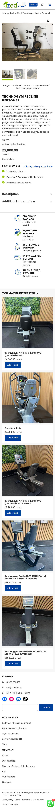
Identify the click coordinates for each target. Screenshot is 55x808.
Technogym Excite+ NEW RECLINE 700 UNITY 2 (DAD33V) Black (25, 652)
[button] (48, 21)
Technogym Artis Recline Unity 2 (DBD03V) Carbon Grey (23, 502)
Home (5, 13)
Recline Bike (15, 13)
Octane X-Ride (13, 428)
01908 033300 (13, 682)
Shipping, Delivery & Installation (38, 166)
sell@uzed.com (14, 687)
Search (46, 707)
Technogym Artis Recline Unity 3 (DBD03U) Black (23, 354)
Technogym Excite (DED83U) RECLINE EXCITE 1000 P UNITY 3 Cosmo (25, 577)
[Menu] (49, 4)
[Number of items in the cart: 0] (42, 4)
